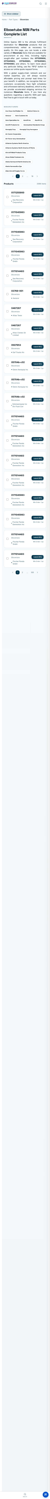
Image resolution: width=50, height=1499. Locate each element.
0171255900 (17, 192)
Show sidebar (12, 14)
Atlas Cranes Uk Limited (19, 334)
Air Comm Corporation (13, 134)
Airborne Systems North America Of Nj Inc (20, 148)
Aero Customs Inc (21, 116)
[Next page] (37, 176)
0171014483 (17, 271)
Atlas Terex (17, 315)
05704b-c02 (18, 362)
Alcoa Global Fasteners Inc (14, 157)
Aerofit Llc (38, 120)
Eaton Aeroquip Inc (20, 369)
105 (32, 572)
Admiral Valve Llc (33, 111)
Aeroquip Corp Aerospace (29, 129)
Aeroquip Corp (10, 129)
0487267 (16, 308)
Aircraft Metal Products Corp (15, 152)
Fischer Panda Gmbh (18, 260)
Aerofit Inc (27, 120)
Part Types (13, 19)
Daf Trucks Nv (18, 352)
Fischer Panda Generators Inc (18, 220)
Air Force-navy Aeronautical (15, 139)
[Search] (40, 3)
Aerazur (8, 116)
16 (32, 176)
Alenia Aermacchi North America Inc (18, 162)
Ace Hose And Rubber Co (14, 111)
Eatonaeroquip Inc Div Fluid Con (19, 405)
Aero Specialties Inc (12, 120)
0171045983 (18, 212)
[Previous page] (13, 176)
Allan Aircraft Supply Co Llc (15, 171)
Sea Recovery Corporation (18, 201)
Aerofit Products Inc (12, 125)
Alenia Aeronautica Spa (13, 166)
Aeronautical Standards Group (34, 125)
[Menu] (46, 3)
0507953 (16, 345)
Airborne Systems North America (17, 143)
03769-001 (17, 291)
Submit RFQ (37, 195)
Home (4, 19)
